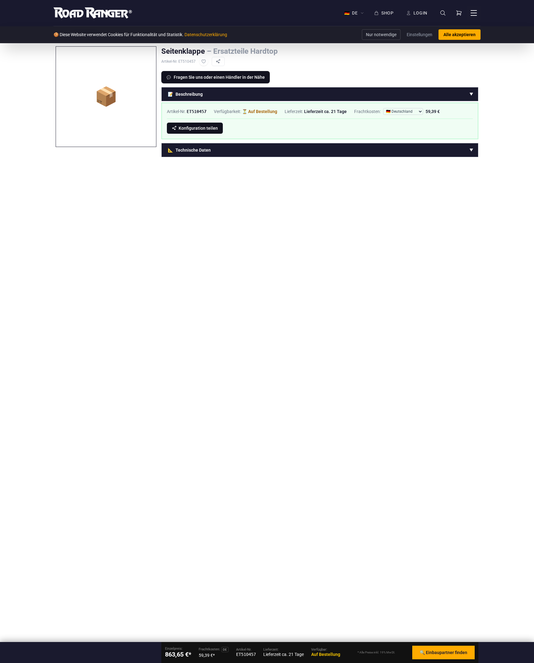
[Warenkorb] (459, 13)
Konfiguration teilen (198, 128)
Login (420, 12)
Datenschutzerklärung (205, 34)
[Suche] (443, 13)
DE (351, 12)
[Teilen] (218, 61)
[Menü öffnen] (474, 13)
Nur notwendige (381, 34)
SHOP (387, 12)
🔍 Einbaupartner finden (443, 652)
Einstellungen (419, 34)
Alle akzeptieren (459, 34)
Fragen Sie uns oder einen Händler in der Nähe (219, 77)
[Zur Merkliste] (203, 61)
